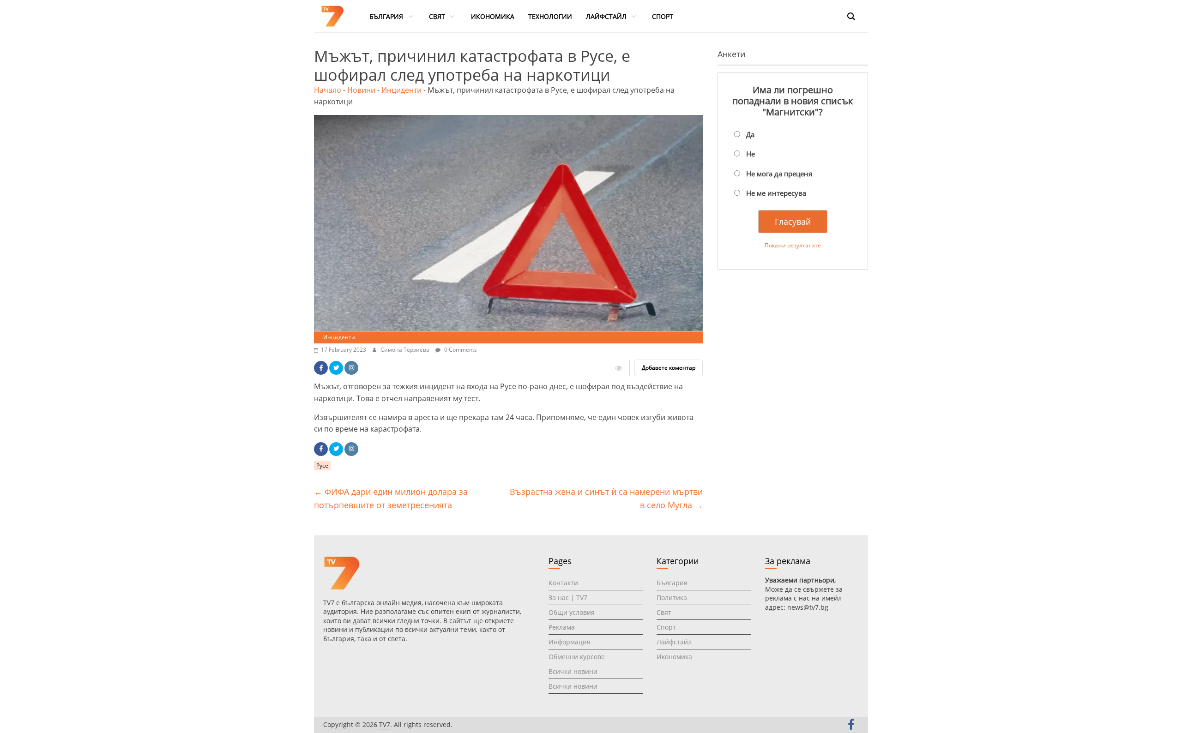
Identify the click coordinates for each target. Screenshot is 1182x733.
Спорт (666, 627)
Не (750, 153)
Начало (327, 90)
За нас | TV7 (568, 597)
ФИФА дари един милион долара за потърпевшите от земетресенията (391, 498)
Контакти (563, 582)
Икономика (674, 656)
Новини (361, 90)
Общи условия (572, 612)
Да (750, 134)
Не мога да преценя (779, 173)
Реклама (562, 627)
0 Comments (460, 350)
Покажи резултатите (793, 245)
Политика (672, 597)
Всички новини (573, 671)
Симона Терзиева (405, 350)
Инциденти (401, 90)
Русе (322, 465)
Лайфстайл (674, 641)
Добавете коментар (668, 368)
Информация (570, 641)
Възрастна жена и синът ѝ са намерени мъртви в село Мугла (606, 498)
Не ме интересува (776, 193)
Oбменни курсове (577, 656)
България (672, 582)
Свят (664, 612)
